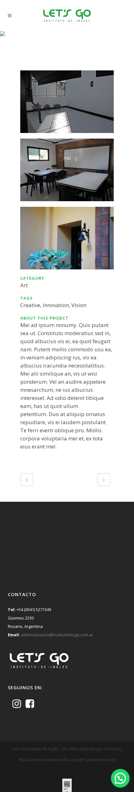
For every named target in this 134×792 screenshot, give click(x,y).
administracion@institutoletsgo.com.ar (57, 635)
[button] (120, 778)
